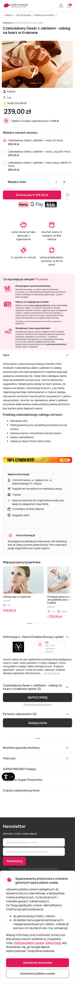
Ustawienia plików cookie (37, 973)
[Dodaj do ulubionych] (67, 195)
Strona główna (23, 15)
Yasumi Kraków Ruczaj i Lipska (28, 22)
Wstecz (9, 15)
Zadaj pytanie (37, 723)
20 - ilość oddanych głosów (50, 648)
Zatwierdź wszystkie (37, 963)
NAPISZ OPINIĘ (38, 697)
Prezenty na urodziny (44, 15)
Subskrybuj (14, 861)
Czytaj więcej (51, 673)
